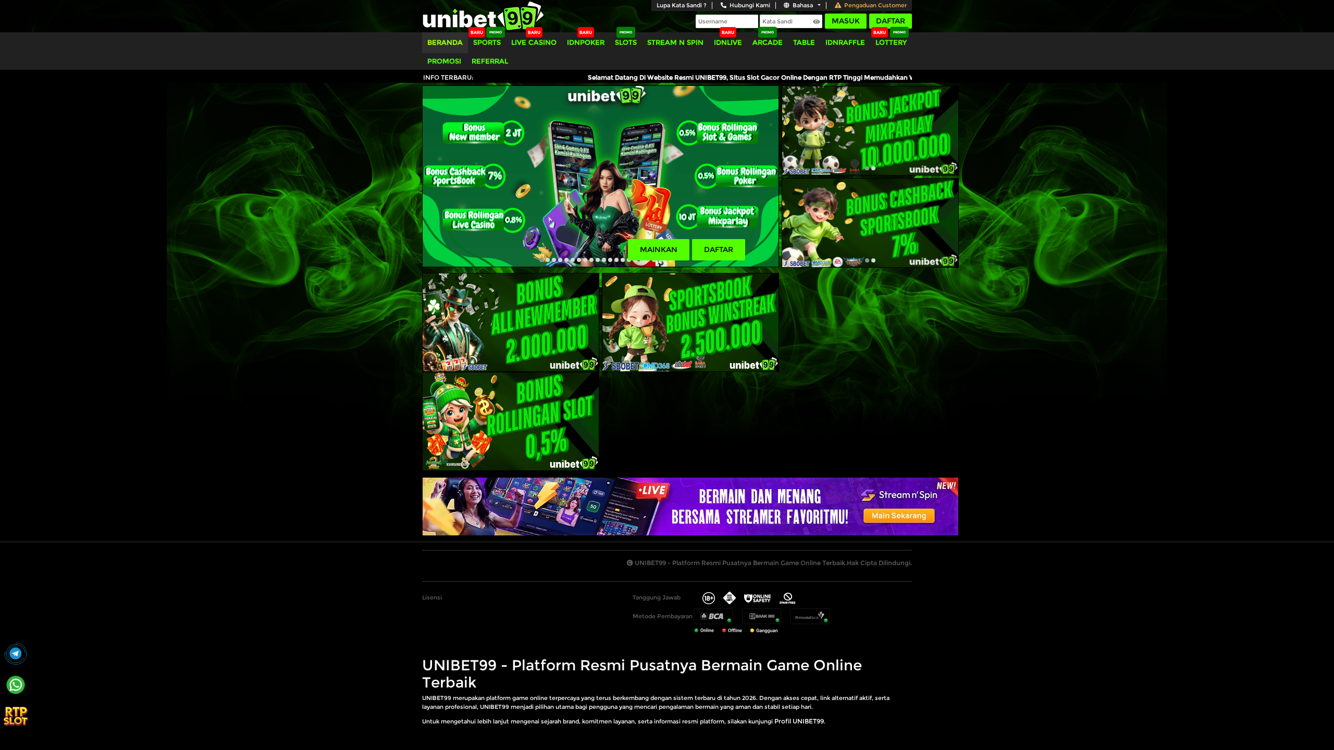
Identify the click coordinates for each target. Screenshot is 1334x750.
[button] (541, 260)
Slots (626, 42)
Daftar (890, 21)
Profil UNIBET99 (799, 721)
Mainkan (658, 249)
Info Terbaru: (448, 77)
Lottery (891, 42)
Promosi (444, 61)
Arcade (767, 42)
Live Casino (534, 42)
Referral (490, 61)
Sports (487, 42)
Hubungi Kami (750, 5)
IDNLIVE (728, 42)
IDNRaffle (845, 42)
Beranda (445, 42)
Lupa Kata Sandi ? (682, 5)
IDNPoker (585, 42)
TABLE (804, 42)
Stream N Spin (675, 42)
